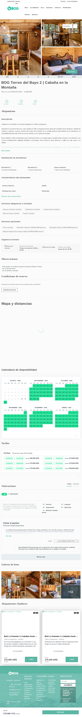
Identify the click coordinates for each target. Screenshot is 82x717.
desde (5, 710)
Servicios (35, 14)
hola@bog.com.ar (15, 689)
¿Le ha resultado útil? (67, 541)
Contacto (57, 7)
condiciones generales (66, 694)
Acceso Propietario (72, 1)
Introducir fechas (9, 290)
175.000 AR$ (10, 660)
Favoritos (63, 1)
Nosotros (49, 7)
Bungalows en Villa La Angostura (40, 698)
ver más (8, 536)
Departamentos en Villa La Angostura (41, 692)
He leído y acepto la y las (68, 692)
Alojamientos (34, 7)
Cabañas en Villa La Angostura (40, 682)
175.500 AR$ (51, 660)
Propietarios (67, 7)
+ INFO (31, 659)
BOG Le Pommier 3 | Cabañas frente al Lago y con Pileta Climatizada (20, 636)
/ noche (6, 661)
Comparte (66, 26)
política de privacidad (66, 691)
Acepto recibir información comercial (67, 700)
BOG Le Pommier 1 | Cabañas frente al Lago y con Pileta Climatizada (61, 636)
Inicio (26, 7)
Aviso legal (51, 688)
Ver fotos (71, 72)
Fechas (60, 712)
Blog (42, 7)
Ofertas (27, 14)
